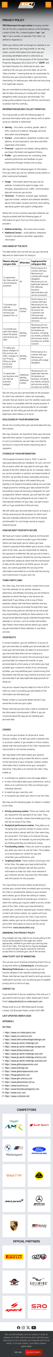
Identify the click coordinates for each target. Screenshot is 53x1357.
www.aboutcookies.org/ (24, 927)
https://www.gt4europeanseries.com (21, 1071)
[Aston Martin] (13, 1125)
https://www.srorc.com (15, 1092)
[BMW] (13, 1150)
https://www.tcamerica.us (16, 1085)
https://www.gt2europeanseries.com (21, 1064)
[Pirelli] (13, 1256)
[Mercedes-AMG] (39, 1200)
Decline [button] (18, 1352)
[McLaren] (13, 1200)
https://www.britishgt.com (16, 1067)
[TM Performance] (13, 1282)
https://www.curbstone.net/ (17, 1096)
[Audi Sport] (39, 1125)
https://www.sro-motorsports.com (20, 1032)
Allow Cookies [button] (33, 1352)
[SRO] (39, 1307)
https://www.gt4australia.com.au (20, 1081)
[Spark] (13, 1307)
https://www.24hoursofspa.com (19, 1050)
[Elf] (39, 1256)
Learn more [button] (26, 1346)
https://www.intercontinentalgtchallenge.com (25, 1039)
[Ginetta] (13, 1175)
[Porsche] (13, 1225)
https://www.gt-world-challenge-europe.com (25, 1046)
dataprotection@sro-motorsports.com (25, 1001)
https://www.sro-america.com (18, 1036)
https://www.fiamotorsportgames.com (22, 1088)
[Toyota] (39, 1225)
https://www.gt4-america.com (18, 1078)
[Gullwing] (39, 1282)
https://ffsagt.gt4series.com (17, 1074)
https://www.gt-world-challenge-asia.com (24, 1053)
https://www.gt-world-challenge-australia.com (26, 1060)
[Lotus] (39, 1175)
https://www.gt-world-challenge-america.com (25, 1057)
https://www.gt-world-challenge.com (21, 1043)
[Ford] (39, 1150)
